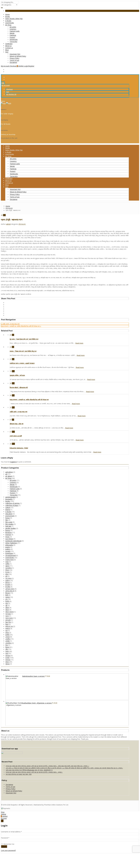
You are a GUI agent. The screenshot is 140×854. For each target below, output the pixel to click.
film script (8, 522)
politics (7, 549)
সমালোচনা (7, 656)
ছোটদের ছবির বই (9, 591)
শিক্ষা (6, 645)
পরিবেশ (7, 610)
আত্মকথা (7, 566)
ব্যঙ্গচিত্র (7, 628)
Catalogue (8, 44)
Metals (12, 33)
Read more (79, 343)
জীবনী (6, 595)
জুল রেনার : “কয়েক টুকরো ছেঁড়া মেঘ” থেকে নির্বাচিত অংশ (24, 339)
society (7, 551)
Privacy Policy (14, 58)
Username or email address (11, 832)
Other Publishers (11, 543)
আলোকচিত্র (8, 568)
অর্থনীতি (7, 564)
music (7, 537)
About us (8, 46)
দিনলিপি (7, 601)
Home (7, 14)
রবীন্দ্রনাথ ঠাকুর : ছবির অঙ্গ (16, 424)
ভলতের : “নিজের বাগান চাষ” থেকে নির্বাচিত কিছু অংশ (23, 351)
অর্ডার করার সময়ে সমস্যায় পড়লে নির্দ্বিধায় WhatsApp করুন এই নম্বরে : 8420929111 (29, 770)
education (8, 514)
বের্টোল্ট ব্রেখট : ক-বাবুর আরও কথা (18, 412)
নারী (6, 605)
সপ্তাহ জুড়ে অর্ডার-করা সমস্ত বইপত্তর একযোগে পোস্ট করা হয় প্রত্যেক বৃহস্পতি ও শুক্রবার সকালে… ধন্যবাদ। (34, 772)
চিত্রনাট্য (7, 585)
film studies (9, 524)
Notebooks (14, 39)
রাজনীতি (7, 635)
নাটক (6, 603)
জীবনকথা (7, 593)
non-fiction (9, 539)
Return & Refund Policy (18, 56)
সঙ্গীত (6, 649)
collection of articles (12, 503)
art (6, 474)
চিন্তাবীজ (7, 587)
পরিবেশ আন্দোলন (9, 612)
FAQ (6, 52)
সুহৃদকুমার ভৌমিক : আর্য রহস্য (17, 375)
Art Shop (8, 25)
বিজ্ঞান (6, 624)
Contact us (9, 48)
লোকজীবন (7, 639)
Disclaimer (13, 62)
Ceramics (13, 29)
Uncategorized (10, 555)
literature (8, 532)
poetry (7, 547)
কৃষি (6, 576)
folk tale (8, 526)
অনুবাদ (7, 562)
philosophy (9, 545)
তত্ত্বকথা (7, 597)
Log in (4, 846)
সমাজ (6, 653)
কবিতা (6, 574)
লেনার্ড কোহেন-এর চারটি (16, 436)
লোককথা (7, 637)
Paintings (13, 35)
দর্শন (6, 599)
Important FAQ (15, 54)
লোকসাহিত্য (8, 643)
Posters (12, 37)
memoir (8, 535)
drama (7, 510)
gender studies (10, 528)
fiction (7, 518)
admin (8, 224)
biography (8, 499)
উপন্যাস (7, 572)
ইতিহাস (7, 570)
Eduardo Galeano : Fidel (19, 448)
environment (9, 516)
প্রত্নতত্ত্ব (8, 614)
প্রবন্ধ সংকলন (9, 618)
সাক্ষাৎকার (7, 660)
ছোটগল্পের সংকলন (9, 589)
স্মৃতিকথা (7, 664)
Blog (7, 50)
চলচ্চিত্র (7, 580)
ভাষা (6, 630)
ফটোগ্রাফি (8, 620)
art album (8, 476)
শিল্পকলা (7, 647)
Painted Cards (14, 31)
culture (7, 507)
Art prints (13, 27)
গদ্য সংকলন (8, 578)
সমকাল (7, 651)
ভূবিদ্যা (7, 633)
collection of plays (11, 505)
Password (5, 838)
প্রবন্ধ (7, 616)
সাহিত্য (7, 662)
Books (7, 16)
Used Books (9, 23)
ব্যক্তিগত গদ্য (9, 626)
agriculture (9, 472)
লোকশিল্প (7, 641)
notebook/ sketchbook (13, 541)
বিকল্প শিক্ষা (8, 622)
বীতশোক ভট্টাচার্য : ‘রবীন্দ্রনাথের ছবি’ (19, 387)
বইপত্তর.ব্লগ (22, 224)
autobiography (10, 497)
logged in (13, 462)
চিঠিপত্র (7, 583)
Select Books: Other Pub (14, 19)
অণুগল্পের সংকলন (9, 560)
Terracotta (13, 42)
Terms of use (14, 60)
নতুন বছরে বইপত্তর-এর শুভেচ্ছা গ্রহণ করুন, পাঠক (19, 774)
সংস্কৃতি (7, 658)
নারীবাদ (7, 608)
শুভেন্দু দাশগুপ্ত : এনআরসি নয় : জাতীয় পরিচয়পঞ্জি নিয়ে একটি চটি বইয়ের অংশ (29, 400)
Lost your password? (8, 850)
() (11, 94)
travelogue (9, 553)
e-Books (8, 21)
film (6, 520)
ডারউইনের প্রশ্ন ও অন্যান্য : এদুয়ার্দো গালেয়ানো (22, 363)
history (7, 530)
